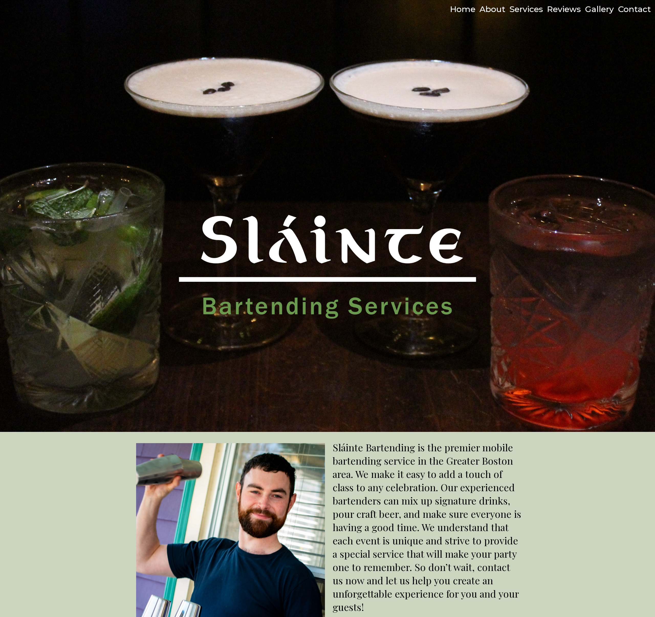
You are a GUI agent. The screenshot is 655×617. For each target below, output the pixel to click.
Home (462, 9)
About (492, 9)
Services (526, 9)
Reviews (564, 9)
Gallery (599, 9)
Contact (634, 9)
